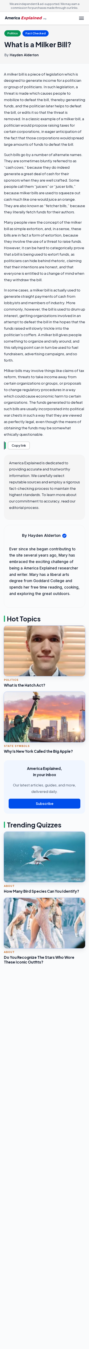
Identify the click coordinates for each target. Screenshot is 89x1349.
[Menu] (81, 18)
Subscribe (44, 803)
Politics (12, 33)
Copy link (19, 445)
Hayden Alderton (24, 55)
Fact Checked (35, 33)
